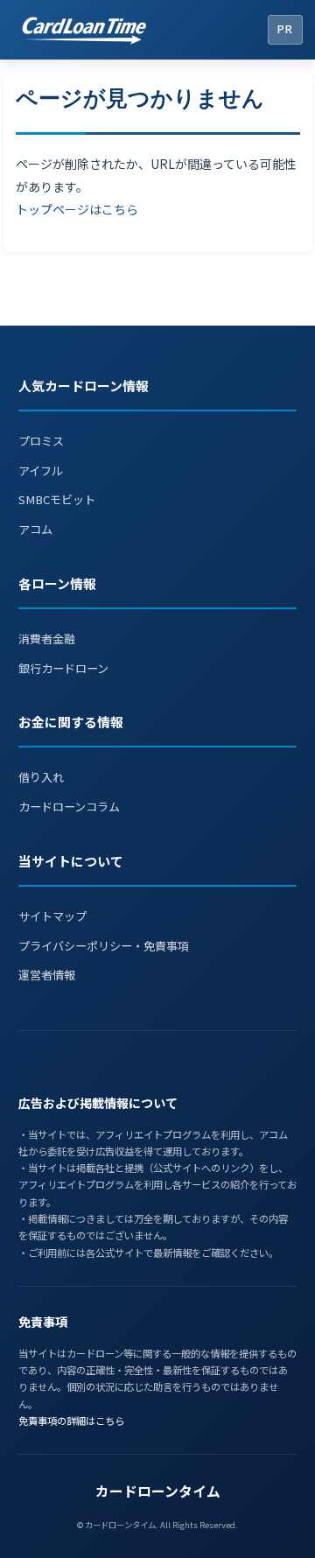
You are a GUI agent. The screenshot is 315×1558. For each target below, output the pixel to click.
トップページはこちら (77, 209)
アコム (35, 529)
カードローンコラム (69, 806)
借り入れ (41, 776)
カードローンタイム (157, 1491)
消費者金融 (46, 638)
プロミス (41, 440)
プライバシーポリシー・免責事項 (103, 945)
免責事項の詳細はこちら (71, 1421)
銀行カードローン (63, 668)
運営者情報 (46, 974)
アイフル (40, 470)
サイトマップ (52, 916)
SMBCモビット (56, 499)
